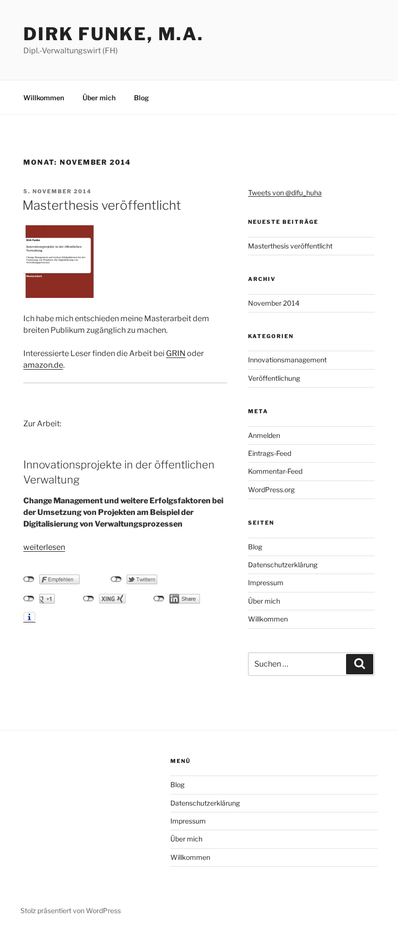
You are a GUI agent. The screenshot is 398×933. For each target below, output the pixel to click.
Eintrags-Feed (269, 453)
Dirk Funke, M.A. (113, 34)
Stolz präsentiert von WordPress (70, 910)
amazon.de (43, 365)
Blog (141, 97)
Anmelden (264, 435)
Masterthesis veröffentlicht (101, 205)
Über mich (99, 97)
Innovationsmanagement (287, 360)
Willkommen (43, 97)
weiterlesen (44, 547)
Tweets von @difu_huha (285, 192)
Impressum (265, 582)
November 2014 (273, 303)
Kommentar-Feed (275, 471)
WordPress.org (271, 489)
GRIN (175, 353)
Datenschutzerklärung (282, 564)
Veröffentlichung (274, 378)
